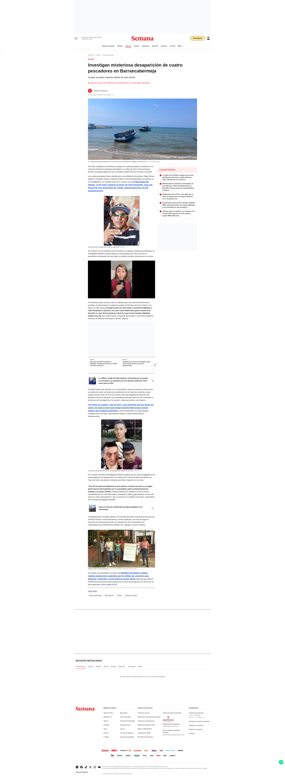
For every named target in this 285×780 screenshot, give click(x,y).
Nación (98, 55)
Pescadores (109, 595)
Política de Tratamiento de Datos (149, 717)
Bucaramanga (108, 55)
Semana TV (108, 717)
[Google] (77, 767)
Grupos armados (131, 595)
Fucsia (106, 733)
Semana (91, 55)
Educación (123, 713)
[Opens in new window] (81, 767)
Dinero (106, 721)
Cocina (122, 729)
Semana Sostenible (127, 737)
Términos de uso (144, 713)
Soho (105, 729)
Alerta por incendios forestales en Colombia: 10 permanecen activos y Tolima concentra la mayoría (103, 363)
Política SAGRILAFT (145, 729)
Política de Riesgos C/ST (146, 725)
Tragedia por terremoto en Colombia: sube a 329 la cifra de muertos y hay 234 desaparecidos (136, 363)
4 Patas (106, 737)
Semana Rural (125, 725)
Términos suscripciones (146, 721)
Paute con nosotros (196, 729)
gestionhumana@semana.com (173, 735)
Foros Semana (125, 717)
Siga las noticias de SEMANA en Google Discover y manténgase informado (120, 83)
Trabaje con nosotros (196, 725)
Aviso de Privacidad (84, 772)
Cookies (191, 733)
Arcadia (106, 725)
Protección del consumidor (172, 713)
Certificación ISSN (144, 733)
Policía (119, 595)
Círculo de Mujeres (126, 733)
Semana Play (108, 713)
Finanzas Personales (127, 721)
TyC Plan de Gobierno (145, 737)
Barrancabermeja (95, 595)
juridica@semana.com (170, 726)
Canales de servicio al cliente (199, 721)
